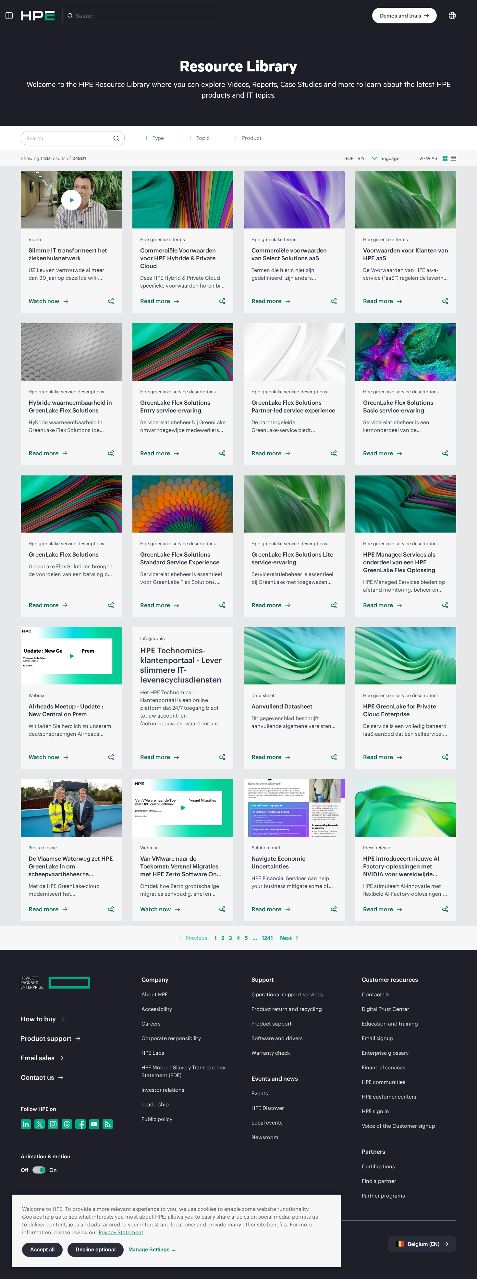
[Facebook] (80, 1124)
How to (38, 1019)
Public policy (156, 1119)
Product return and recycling (286, 1009)
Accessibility (156, 1009)
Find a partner (379, 1181)
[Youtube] (94, 1124)
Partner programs (383, 1195)
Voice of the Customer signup (398, 1126)
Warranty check (270, 1053)
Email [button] (38, 1058)
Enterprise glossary (385, 1053)
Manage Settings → (152, 1249)
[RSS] (108, 1124)
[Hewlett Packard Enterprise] (38, 15)
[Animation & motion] (38, 1170)
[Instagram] (53, 1124)
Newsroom (264, 1137)
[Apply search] (116, 138)
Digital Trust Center (385, 1009)
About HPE (154, 994)
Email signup (377, 1038)
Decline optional (96, 1249)
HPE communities (383, 1082)
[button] (9, 15)
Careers (151, 1023)
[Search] (70, 15)
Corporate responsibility (171, 1038)
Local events (267, 1122)
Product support (271, 1023)
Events (259, 1093)
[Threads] (67, 1124)
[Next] (297, 938)
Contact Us (375, 994)
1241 (267, 938)
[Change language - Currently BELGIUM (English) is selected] (452, 15)
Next (286, 938)
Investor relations (162, 1090)
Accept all (42, 1249)
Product (46, 1038)
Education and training (390, 1023)
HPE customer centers (389, 1096)
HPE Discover (267, 1108)
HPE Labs (152, 1053)
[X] (39, 1124)
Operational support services (287, 994)
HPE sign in (375, 1111)
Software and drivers (277, 1038)
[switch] (35, 1170)
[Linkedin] (26, 1124)
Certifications (378, 1166)
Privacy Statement (121, 1232)
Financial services (383, 1067)
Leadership (155, 1104)
